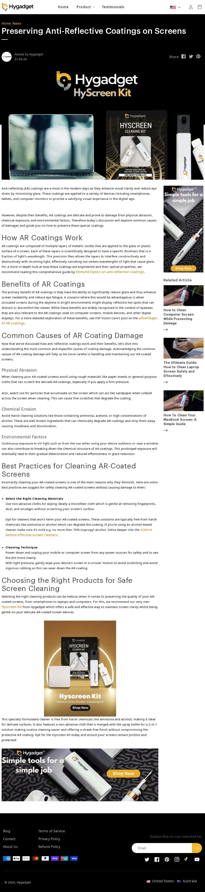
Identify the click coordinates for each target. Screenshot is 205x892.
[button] (85, 7)
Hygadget (24, 882)
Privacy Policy (49, 839)
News (16, 23)
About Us (10, 846)
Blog (6, 831)
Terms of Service (51, 831)
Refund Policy (49, 846)
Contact (9, 839)
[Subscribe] (197, 848)
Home (6, 23)
